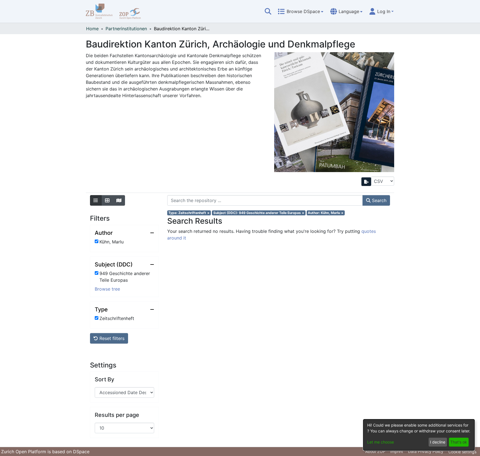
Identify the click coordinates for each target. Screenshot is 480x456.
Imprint (396, 451)
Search (378, 200)
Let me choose (380, 442)
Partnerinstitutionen (126, 28)
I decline (437, 442)
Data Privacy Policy (425, 451)
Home (92, 28)
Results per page (117, 415)
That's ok (458, 442)
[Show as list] (96, 200)
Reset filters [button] (111, 338)
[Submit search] (268, 11)
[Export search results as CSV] (366, 181)
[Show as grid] (107, 200)
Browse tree (107, 289)
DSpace (81, 451)
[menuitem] (300, 11)
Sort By (104, 379)
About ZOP (375, 451)
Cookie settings (462, 451)
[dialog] (418, 434)
